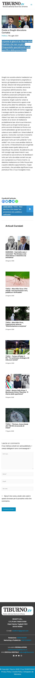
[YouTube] (19, 655)
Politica (4, 36)
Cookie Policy (17, 672)
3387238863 (26, 640)
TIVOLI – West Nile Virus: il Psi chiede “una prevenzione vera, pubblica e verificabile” (17, 290)
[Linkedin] (9, 201)
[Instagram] (21, 655)
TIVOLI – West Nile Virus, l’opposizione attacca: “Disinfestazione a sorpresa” (16, 324)
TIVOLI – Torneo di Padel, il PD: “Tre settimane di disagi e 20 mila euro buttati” (17, 358)
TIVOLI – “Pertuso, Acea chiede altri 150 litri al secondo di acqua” (17, 426)
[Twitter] (6, 201)
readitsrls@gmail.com (20, 631)
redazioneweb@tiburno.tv (17, 650)
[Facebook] (3, 201)
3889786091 (22, 638)
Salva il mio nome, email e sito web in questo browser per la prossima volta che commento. (16, 498)
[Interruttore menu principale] (31, 5)
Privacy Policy (6, 672)
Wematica (17, 674)
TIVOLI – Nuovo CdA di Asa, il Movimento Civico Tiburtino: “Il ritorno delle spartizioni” (17, 392)
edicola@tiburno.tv (26, 652)
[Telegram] (13, 201)
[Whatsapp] (16, 201)
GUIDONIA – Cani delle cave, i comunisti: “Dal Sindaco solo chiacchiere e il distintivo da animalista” (16, 254)
